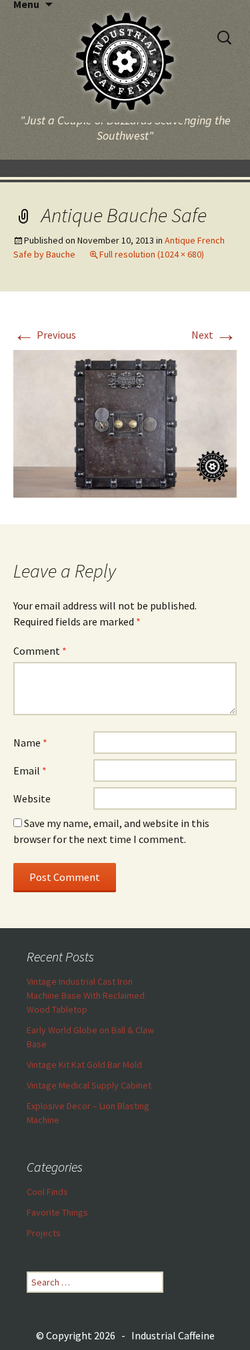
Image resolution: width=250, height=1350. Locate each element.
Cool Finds (47, 1192)
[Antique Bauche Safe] (125, 422)
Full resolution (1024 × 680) (151, 254)
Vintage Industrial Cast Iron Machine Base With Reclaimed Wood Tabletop (86, 995)
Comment (40, 650)
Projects (44, 1233)
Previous (44, 334)
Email (30, 770)
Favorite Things (57, 1212)
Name (30, 742)
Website (32, 798)
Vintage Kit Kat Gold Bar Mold (84, 1065)
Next (214, 334)
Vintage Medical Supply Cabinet (89, 1085)
